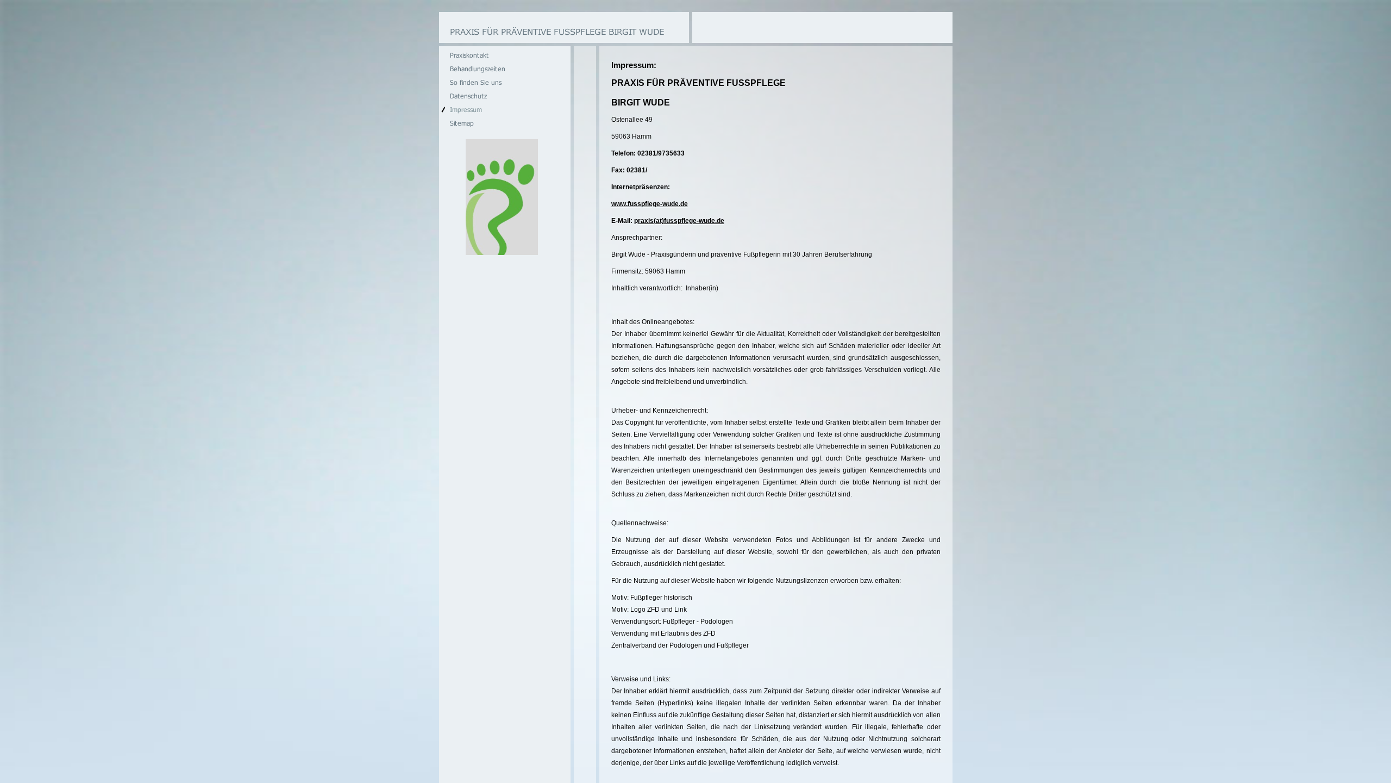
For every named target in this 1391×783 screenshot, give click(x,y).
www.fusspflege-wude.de (649, 204)
